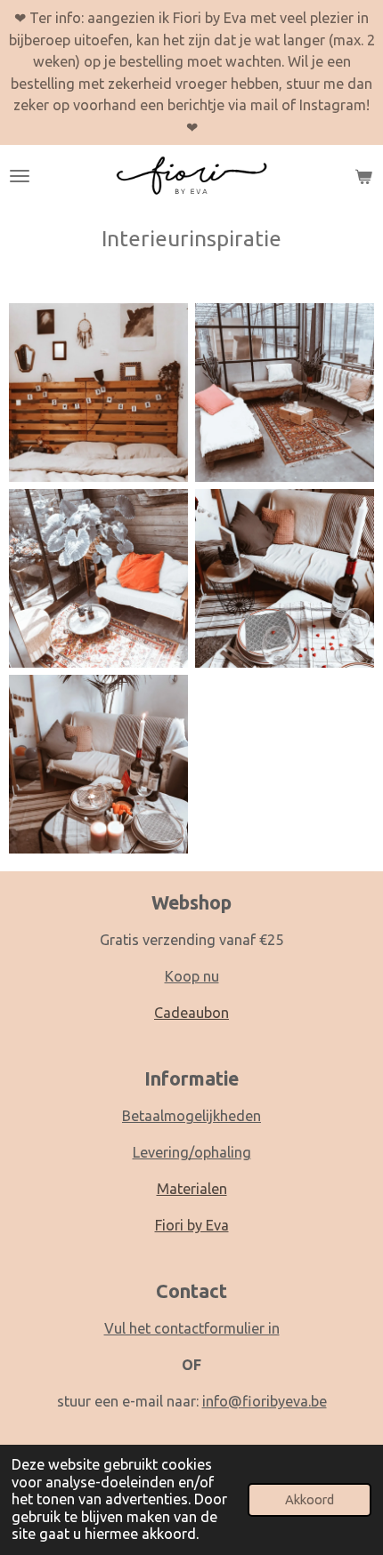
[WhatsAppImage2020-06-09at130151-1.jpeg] (98, 764)
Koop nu (192, 976)
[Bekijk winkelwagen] (363, 176)
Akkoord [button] (309, 1499)
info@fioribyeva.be (264, 1401)
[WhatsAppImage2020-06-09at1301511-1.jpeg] (285, 578)
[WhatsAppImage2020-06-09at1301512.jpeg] (285, 392)
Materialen (192, 1189)
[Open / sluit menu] (19, 176)
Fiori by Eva (192, 1225)
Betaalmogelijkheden (191, 1116)
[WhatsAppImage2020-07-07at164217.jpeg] (98, 578)
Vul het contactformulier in (192, 1328)
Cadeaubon (191, 1013)
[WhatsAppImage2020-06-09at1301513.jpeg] (98, 392)
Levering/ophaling (192, 1152)
